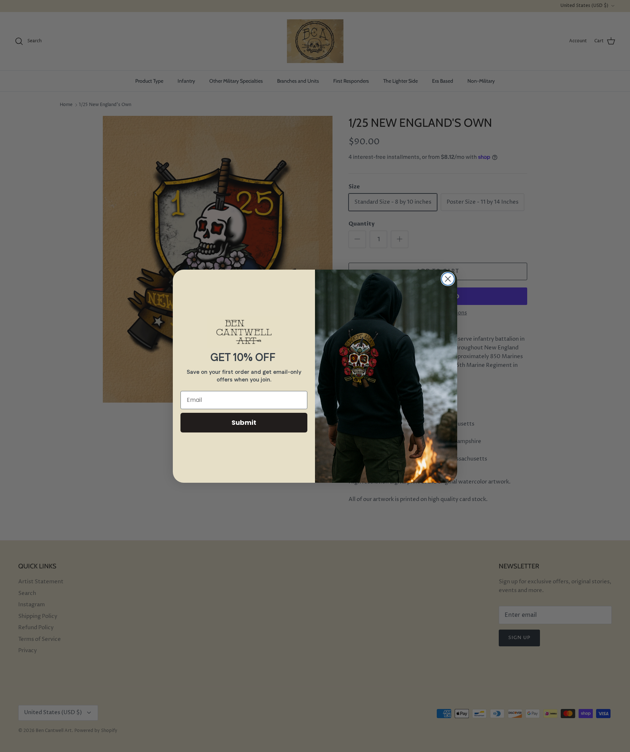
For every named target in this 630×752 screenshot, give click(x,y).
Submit (244, 422)
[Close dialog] (448, 279)
